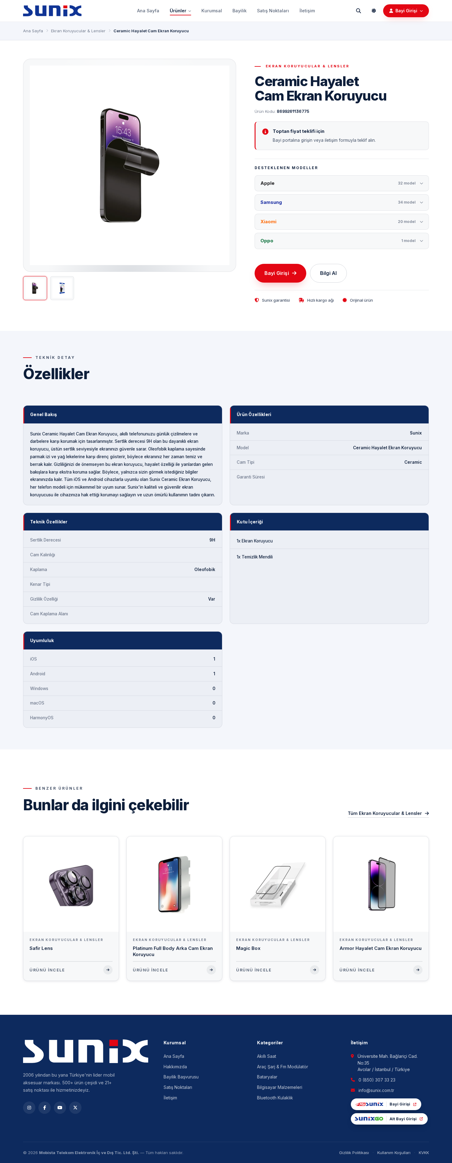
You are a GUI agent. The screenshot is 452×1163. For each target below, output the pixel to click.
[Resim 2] (62, 288)
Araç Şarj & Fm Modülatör (282, 1066)
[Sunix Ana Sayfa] (52, 10)
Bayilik (239, 10)
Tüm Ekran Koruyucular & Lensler (385, 813)
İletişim (307, 10)
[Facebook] (44, 1107)
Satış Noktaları (273, 10)
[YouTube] (60, 1107)
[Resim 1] (35, 288)
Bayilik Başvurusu (181, 1076)
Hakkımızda (175, 1066)
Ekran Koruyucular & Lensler (78, 30)
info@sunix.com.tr (376, 1090)
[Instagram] (29, 1107)
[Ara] (358, 11)
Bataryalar (267, 1076)
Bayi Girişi (276, 273)
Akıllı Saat (266, 1056)
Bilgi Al (328, 273)
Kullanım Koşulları (393, 1152)
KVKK (424, 1152)
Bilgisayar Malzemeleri (279, 1087)
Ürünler (178, 10)
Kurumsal (211, 10)
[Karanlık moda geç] (374, 11)
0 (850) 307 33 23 (377, 1079)
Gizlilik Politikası (354, 1152)
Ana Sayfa (148, 10)
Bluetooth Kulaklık (275, 1097)
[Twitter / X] (75, 1107)
